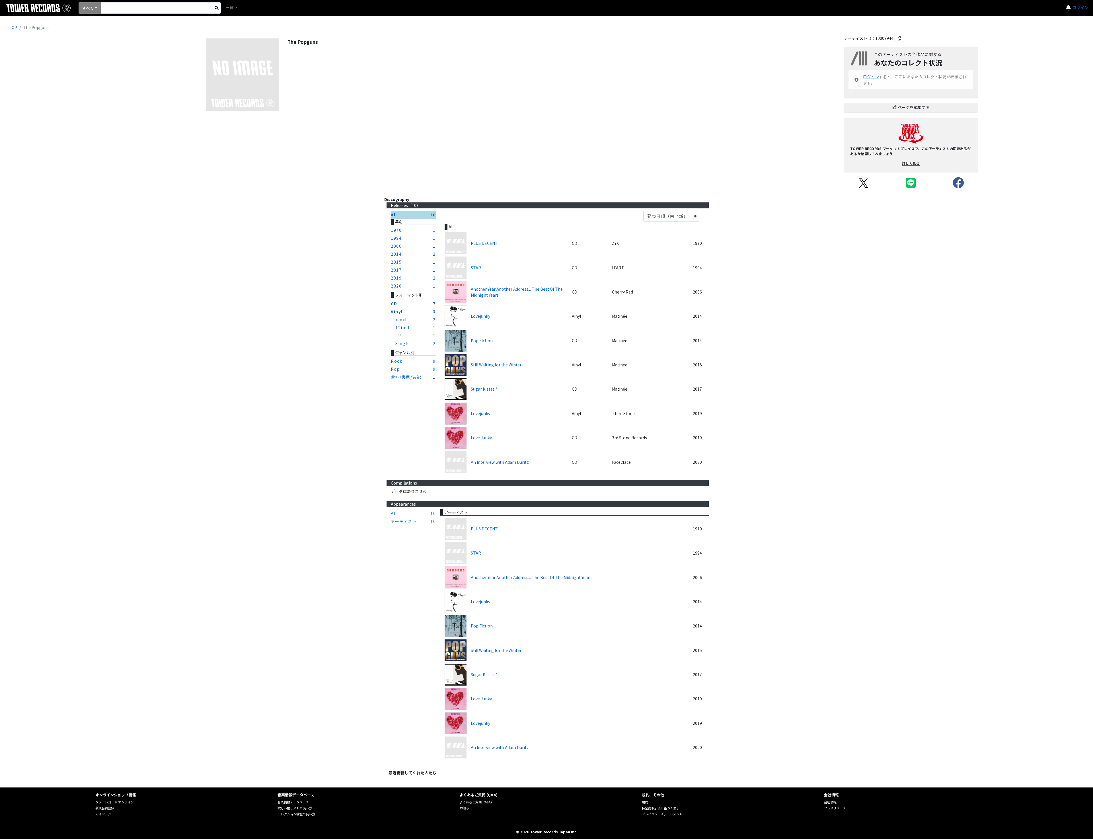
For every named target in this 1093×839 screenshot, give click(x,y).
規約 (645, 802)
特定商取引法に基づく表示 (660, 808)
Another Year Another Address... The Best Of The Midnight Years (517, 292)
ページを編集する (914, 107)
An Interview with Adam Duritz (500, 462)
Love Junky (481, 437)
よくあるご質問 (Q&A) (476, 802)
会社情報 (830, 802)
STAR (476, 267)
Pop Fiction (482, 340)
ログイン (1080, 7)
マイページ (103, 814)
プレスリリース (835, 808)
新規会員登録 (104, 808)
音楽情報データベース (293, 802)
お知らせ (466, 808)
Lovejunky (480, 316)
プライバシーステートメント (662, 814)
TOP (13, 27)
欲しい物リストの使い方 (295, 808)
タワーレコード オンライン (114, 802)
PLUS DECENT (484, 243)
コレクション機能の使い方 (296, 814)
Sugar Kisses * (484, 389)
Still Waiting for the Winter (496, 365)
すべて (88, 8)
